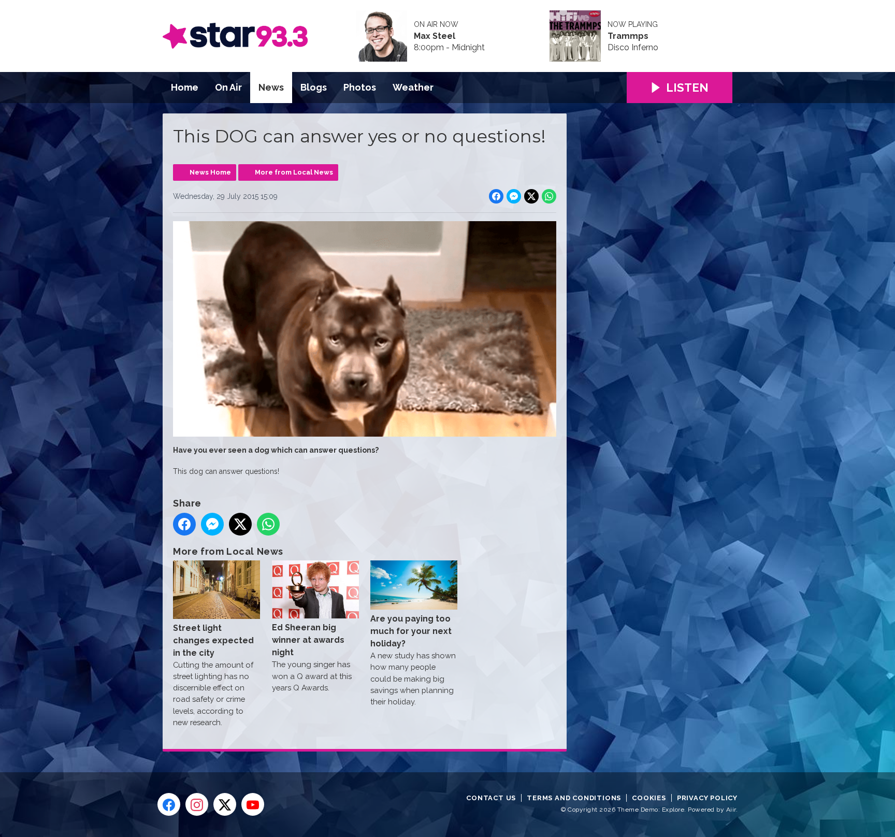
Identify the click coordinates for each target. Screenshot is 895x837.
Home (184, 87)
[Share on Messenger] (514, 196)
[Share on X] (531, 196)
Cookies (649, 798)
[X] (224, 804)
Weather (413, 87)
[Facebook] (168, 804)
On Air (228, 87)
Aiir (731, 809)
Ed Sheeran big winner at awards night (308, 640)
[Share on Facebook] (496, 196)
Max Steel (434, 36)
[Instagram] (196, 804)
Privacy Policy (707, 798)
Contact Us (491, 798)
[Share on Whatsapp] (549, 196)
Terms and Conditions (574, 798)
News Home (210, 172)
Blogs (313, 87)
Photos (359, 87)
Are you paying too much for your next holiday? (411, 631)
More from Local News (294, 172)
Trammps (628, 36)
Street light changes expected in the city (213, 640)
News (271, 87)
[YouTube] (252, 804)
